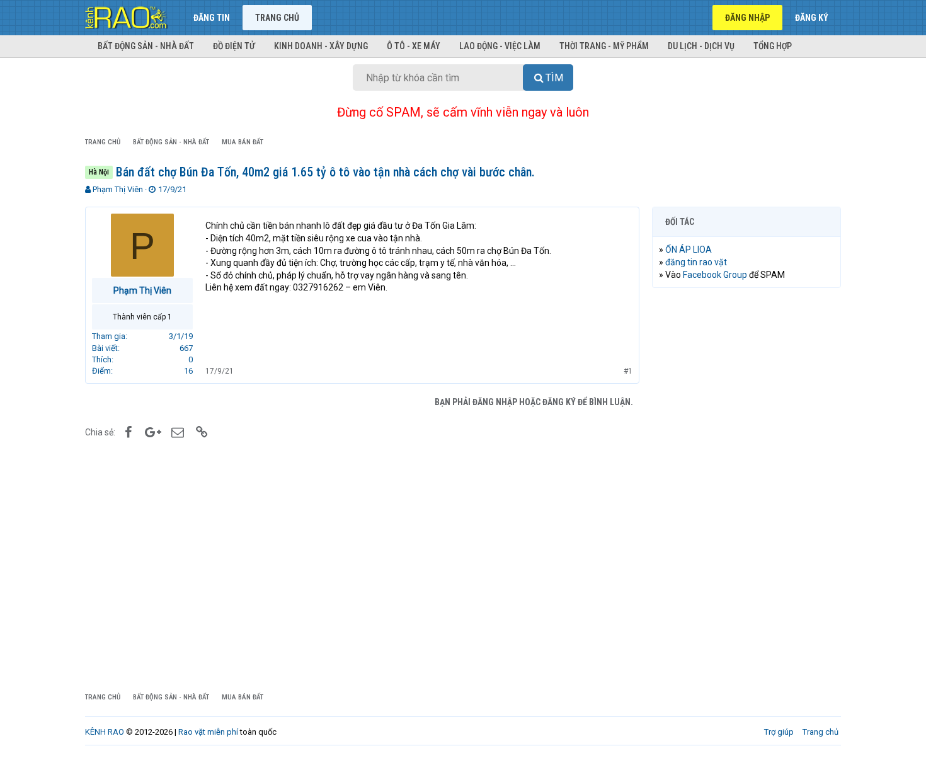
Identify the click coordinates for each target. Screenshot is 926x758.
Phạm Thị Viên (118, 189)
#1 (628, 371)
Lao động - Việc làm (499, 46)
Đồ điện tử (234, 46)
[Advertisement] (746, 490)
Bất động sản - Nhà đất (146, 46)
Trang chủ (277, 18)
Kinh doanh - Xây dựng (321, 46)
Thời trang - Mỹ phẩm (604, 46)
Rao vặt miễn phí (208, 732)
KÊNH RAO (104, 732)
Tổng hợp (772, 46)
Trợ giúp (779, 732)
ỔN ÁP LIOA (688, 249)
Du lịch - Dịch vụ (701, 46)
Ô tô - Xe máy (413, 46)
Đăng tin (211, 18)
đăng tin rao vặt (696, 262)
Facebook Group (715, 275)
